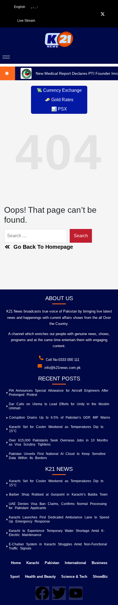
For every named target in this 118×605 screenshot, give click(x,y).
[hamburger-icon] (6, 57)
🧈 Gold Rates (59, 99)
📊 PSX (59, 109)
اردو (34, 7)
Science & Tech (74, 576)
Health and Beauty (40, 576)
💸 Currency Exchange (59, 90)
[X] (102, 14)
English (19, 7)
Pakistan (52, 563)
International (75, 563)
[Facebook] (95, 14)
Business (99, 563)
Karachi (32, 563)
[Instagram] (110, 14)
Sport (14, 576)
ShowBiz (100, 576)
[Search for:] (35, 236)
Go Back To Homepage (43, 247)
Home (16, 563)
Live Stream (26, 21)
